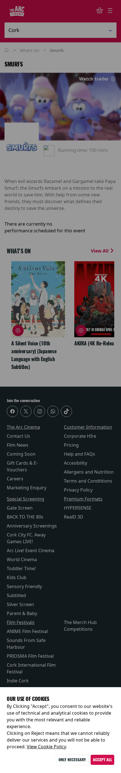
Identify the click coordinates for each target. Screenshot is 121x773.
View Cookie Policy (46, 747)
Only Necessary (72, 759)
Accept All (102, 759)
